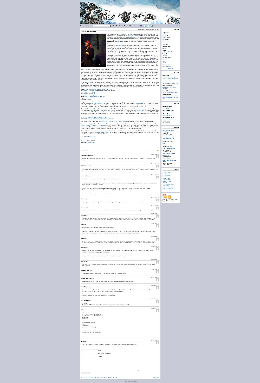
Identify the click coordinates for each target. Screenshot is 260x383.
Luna (163, 148)
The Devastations (100, 125)
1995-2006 (165, 44)
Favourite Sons (89, 125)
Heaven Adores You (167, 112)
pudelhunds (170, 132)
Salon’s (105, 110)
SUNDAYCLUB (166, 41)
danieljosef (84, 165)
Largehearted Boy (166, 181)
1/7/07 (155, 340)
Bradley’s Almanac (167, 174)
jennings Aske (85, 270)
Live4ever (164, 182)
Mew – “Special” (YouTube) (91, 95)
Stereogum (165, 190)
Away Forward (166, 153)
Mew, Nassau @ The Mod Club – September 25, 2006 (99, 89)
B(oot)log (111, 121)
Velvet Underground (137, 111)
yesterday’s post (103, 121)
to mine (91, 110)
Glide (106, 132)
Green (164, 62)
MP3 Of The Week (116, 25)
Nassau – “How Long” (89, 92)
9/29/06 (155, 308)
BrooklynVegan (166, 175)
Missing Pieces (155, 377)
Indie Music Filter (166, 179)
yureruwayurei (170, 130)
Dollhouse (164, 33)
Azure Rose (165, 155)
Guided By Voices (92, 86)
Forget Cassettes (88, 136)
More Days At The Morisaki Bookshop (169, 87)
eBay (90, 105)
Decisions (164, 48)
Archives (87, 25)
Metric (115, 106)
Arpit (82, 341)
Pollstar (89, 124)
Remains (164, 55)
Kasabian (120, 45)
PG (82, 238)
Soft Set (173, 153)
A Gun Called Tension (149, 124)
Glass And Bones (166, 66)
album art (154, 59)
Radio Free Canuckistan (168, 187)
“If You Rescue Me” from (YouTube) (99, 118)
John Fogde (84, 287)
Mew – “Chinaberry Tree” (90, 90)
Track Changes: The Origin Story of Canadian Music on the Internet (170, 78)
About (156, 25)
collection (170, 68)
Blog (81, 25)
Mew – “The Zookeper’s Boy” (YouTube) (95, 96)
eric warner (84, 300)
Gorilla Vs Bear (166, 178)
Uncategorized (90, 142)
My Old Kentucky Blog (167, 184)
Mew (125, 34)
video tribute (145, 110)
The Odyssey (165, 108)
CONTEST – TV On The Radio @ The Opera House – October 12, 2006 (99, 377)
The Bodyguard (166, 122)
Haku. (164, 130)
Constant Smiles (170, 148)
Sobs (163, 143)
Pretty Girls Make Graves (137, 124)
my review (112, 35)
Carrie (83, 199)
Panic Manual (165, 185)
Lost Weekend (166, 37)
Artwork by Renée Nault (174, 25)
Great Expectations (167, 115)
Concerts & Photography (130, 25)
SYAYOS (164, 132)
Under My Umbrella (167, 52)
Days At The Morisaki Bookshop (170, 92)
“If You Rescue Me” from (95, 117)
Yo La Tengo (112, 130)
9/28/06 (155, 277)
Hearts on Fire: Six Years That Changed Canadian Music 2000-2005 (170, 97)
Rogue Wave (111, 102)
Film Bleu (164, 59)
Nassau (88, 82)
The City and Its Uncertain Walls (170, 83)
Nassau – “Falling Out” (89, 93)
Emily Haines (137, 103)
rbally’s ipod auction (98, 103)
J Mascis (125, 56)
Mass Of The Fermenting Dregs (169, 160)
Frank (83, 207)
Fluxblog (164, 176)
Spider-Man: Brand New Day (169, 119)
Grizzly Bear (122, 121)
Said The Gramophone (168, 188)
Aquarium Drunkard (167, 172)
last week (96, 102)
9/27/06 (155, 154)
